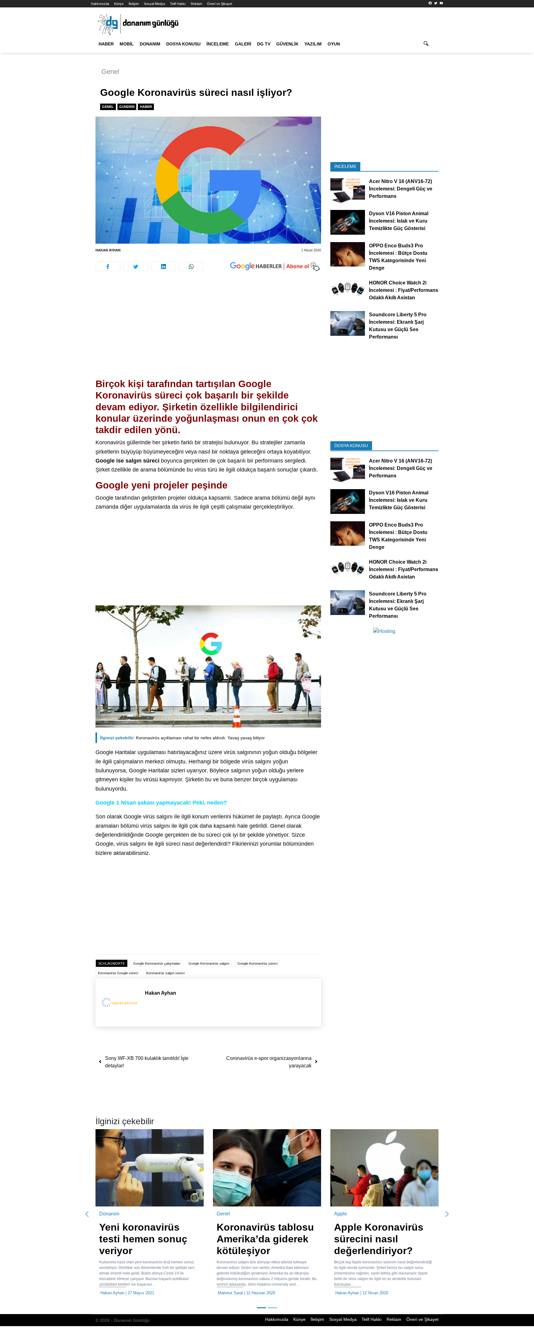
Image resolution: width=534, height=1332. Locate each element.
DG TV (263, 43)
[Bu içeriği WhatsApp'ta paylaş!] (191, 266)
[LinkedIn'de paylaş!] (163, 266)
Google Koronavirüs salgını (209, 963)
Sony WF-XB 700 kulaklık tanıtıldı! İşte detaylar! (147, 1062)
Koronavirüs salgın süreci (165, 973)
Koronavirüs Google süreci (118, 973)
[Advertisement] (63, 111)
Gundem (126, 107)
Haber (106, 43)
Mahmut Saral (230, 1293)
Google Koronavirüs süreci (257, 963)
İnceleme (217, 43)
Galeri (243, 43)
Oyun (334, 43)
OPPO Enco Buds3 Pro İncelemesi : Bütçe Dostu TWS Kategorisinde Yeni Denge (398, 256)
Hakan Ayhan (108, 250)
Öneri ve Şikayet (219, 4)
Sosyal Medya (154, 4)
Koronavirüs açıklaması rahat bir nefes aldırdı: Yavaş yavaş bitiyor (182, 737)
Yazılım (313, 43)
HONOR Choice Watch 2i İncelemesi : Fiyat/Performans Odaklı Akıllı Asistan (403, 290)
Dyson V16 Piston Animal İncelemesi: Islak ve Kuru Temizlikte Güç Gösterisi (398, 221)
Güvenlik (287, 43)
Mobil (127, 43)
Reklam (196, 4)
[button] (87, 1214)
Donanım (150, 43)
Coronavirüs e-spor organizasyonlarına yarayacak (269, 1062)
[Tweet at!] (136, 266)
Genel (110, 71)
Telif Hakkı (178, 4)
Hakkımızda (100, 4)
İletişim (134, 4)
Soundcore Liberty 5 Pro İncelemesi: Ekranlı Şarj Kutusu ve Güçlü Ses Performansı (397, 325)
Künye (119, 4)
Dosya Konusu (183, 43)
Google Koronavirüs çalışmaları (156, 963)
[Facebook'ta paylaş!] (108, 266)
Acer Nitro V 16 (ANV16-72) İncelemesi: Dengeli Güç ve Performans (400, 189)
